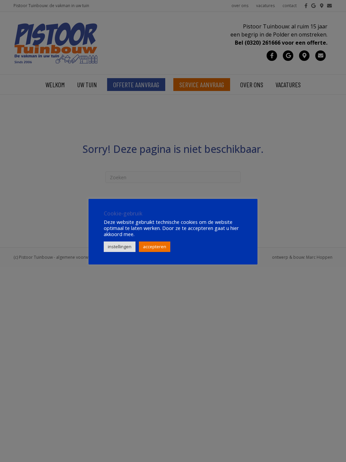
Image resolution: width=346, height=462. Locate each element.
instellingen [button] (119, 247)
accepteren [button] (154, 247)
